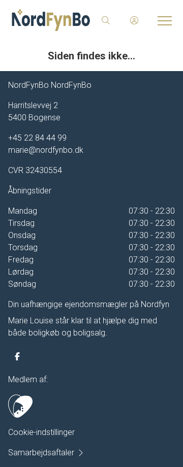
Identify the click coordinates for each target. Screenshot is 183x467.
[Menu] (162, 20)
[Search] (106, 20)
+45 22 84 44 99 (37, 138)
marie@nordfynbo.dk (45, 150)
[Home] (51, 20)
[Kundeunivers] (134, 20)
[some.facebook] (17, 356)
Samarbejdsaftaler (41, 452)
